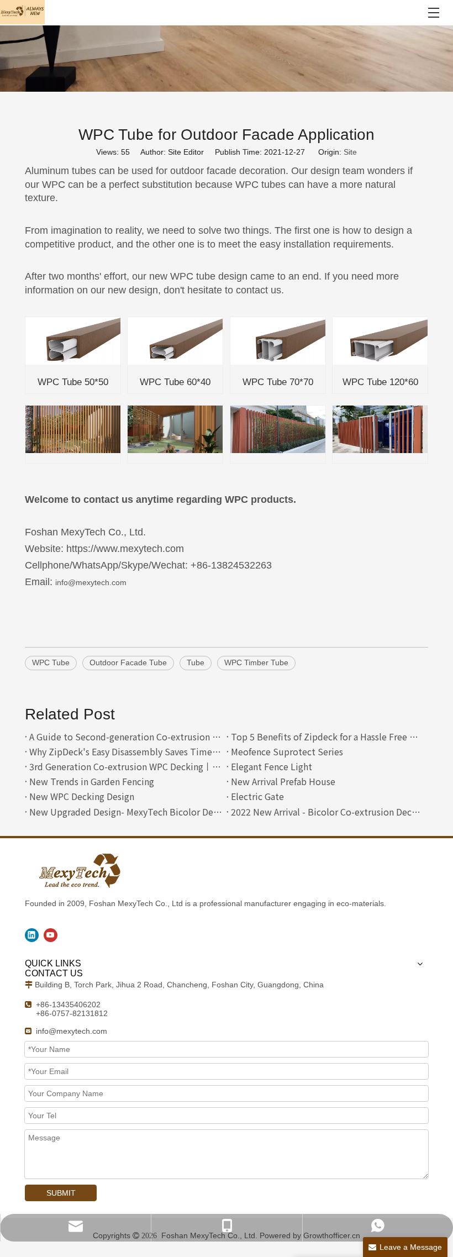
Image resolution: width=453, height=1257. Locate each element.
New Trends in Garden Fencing (91, 781)
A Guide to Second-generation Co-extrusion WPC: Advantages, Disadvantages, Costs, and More (125, 736)
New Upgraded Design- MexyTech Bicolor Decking (125, 811)
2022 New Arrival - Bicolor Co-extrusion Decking (327, 811)
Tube (195, 662)
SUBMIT (61, 1192)
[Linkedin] (32, 935)
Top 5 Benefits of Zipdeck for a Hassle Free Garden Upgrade (327, 736)
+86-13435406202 (68, 1004)
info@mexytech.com (91, 582)
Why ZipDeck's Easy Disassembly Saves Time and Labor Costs (125, 751)
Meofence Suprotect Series (287, 751)
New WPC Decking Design (81, 796)
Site (350, 152)
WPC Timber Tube (256, 662)
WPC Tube (51, 662)
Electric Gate (257, 796)
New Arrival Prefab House (283, 781)
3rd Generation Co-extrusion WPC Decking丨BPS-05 (125, 766)
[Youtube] (50, 935)
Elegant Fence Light (271, 766)
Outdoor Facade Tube (128, 662)
